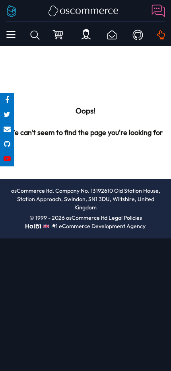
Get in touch (161, 34)
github (7, 144)
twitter (7, 114)
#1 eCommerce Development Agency (98, 226)
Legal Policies (125, 217)
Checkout (59, 34)
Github (137, 34)
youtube (7, 159)
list (7, 129)
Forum (157, 10)
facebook (7, 100)
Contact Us (112, 35)
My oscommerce (86, 34)
